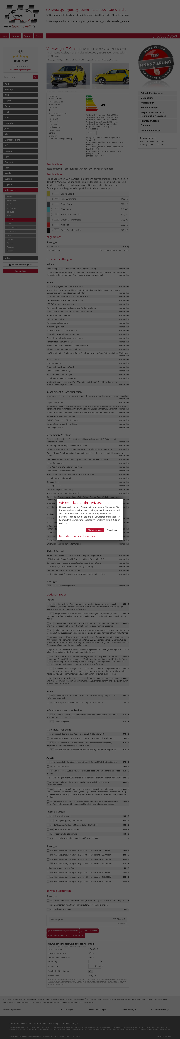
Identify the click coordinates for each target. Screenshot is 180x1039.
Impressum (89, 536)
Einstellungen (113, 530)
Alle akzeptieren (95, 530)
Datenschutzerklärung (70, 536)
